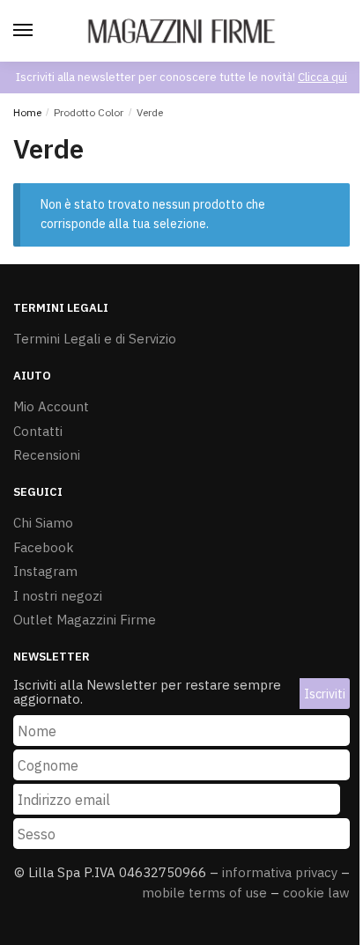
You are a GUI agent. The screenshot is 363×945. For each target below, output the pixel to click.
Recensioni (46, 455)
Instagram (45, 571)
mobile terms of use (204, 892)
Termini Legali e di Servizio (94, 338)
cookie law (316, 892)
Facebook (43, 547)
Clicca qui (322, 77)
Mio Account (51, 406)
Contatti (38, 431)
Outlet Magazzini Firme (84, 619)
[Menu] (26, 31)
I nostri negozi (57, 595)
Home (27, 112)
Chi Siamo (43, 522)
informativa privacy (279, 872)
